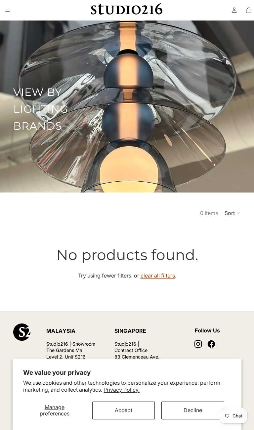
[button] (233, 213)
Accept (123, 410)
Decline (193, 410)
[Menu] (7, 10)
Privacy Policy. (122, 389)
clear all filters (158, 275)
